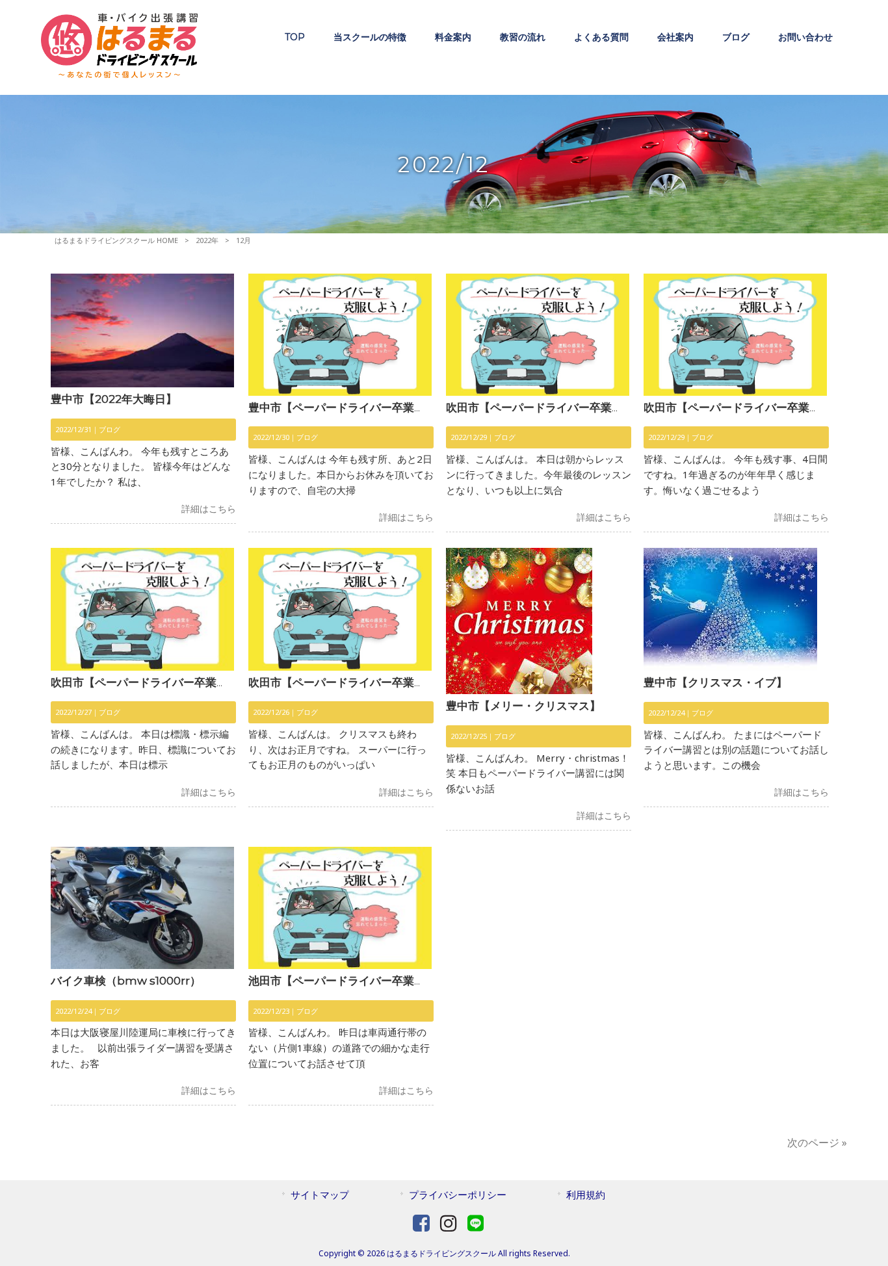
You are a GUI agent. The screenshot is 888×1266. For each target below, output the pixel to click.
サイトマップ (320, 1194)
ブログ (109, 429)
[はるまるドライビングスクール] (119, 74)
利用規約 (585, 1194)
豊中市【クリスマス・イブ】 (715, 682)
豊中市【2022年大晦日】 (114, 399)
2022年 (207, 240)
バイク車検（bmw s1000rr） (126, 980)
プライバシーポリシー (457, 1194)
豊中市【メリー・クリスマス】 (523, 705)
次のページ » (817, 1142)
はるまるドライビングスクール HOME (116, 240)
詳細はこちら (208, 508)
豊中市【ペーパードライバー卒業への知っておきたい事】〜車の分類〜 (425, 407)
